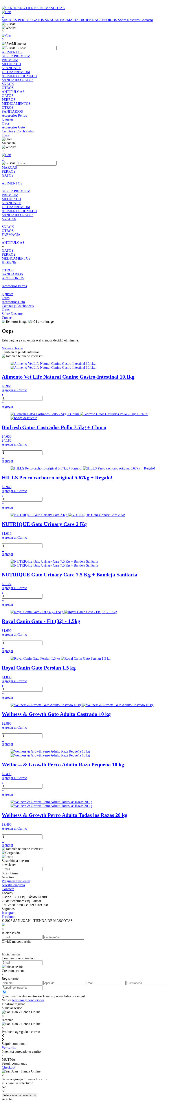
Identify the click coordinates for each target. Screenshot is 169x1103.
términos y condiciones (28, 1000)
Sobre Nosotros (129, 20)
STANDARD (11, 203)
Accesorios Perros (14, 286)
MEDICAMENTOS (16, 258)
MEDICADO (11, 199)
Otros (5, 298)
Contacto (146, 20)
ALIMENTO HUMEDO (19, 211)
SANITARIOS (12, 274)
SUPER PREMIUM (16, 191)
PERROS (25, 20)
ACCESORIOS (106, 20)
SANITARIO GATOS (17, 215)
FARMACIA (69, 20)
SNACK (8, 227)
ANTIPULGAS (13, 242)
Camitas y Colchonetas (18, 306)
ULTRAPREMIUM (16, 207)
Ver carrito (9, 1047)
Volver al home (12, 348)
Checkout (8, 1067)
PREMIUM (10, 195)
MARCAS (10, 20)
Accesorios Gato (13, 302)
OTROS (8, 231)
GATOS (38, 20)
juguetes (7, 294)
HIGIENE (87, 20)
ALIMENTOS (12, 183)
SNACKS (52, 20)
